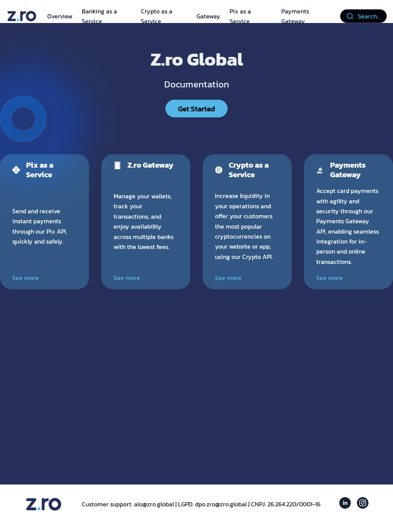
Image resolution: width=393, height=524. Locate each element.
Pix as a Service (240, 16)
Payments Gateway (295, 16)
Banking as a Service (99, 16)
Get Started (196, 108)
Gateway (208, 16)
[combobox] (363, 16)
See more (25, 277)
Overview (60, 16)
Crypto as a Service (156, 16)
